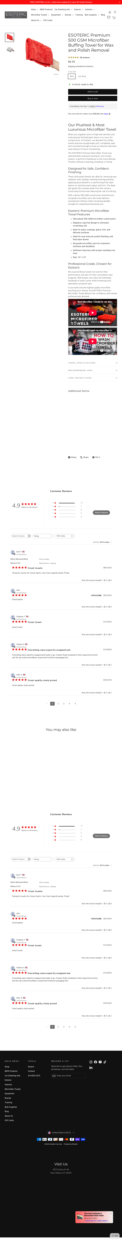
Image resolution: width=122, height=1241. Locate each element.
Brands (68, 15)
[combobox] (43, 536)
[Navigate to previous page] (46, 704)
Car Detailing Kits (63, 9)
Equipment (56, 15)
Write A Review (101, 512)
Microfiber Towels (39, 15)
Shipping (71, 66)
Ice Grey (82, 76)
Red (72, 76)
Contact (31, 1071)
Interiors (89, 9)
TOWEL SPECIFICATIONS (82, 363)
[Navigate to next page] (75, 704)
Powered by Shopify (71, 1144)
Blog (103, 15)
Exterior (77, 9)
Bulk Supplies (91, 15)
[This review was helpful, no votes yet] (104, 580)
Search (31, 1067)
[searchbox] (18, 536)
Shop (33, 9)
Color (72, 72)
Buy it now (93, 98)
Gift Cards (47, 20)
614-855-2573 (34, 1076)
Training (79, 15)
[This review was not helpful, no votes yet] (109, 580)
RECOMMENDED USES (80, 370)
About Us (35, 20)
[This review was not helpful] (109, 665)
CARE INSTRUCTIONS (80, 378)
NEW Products (46, 9)
